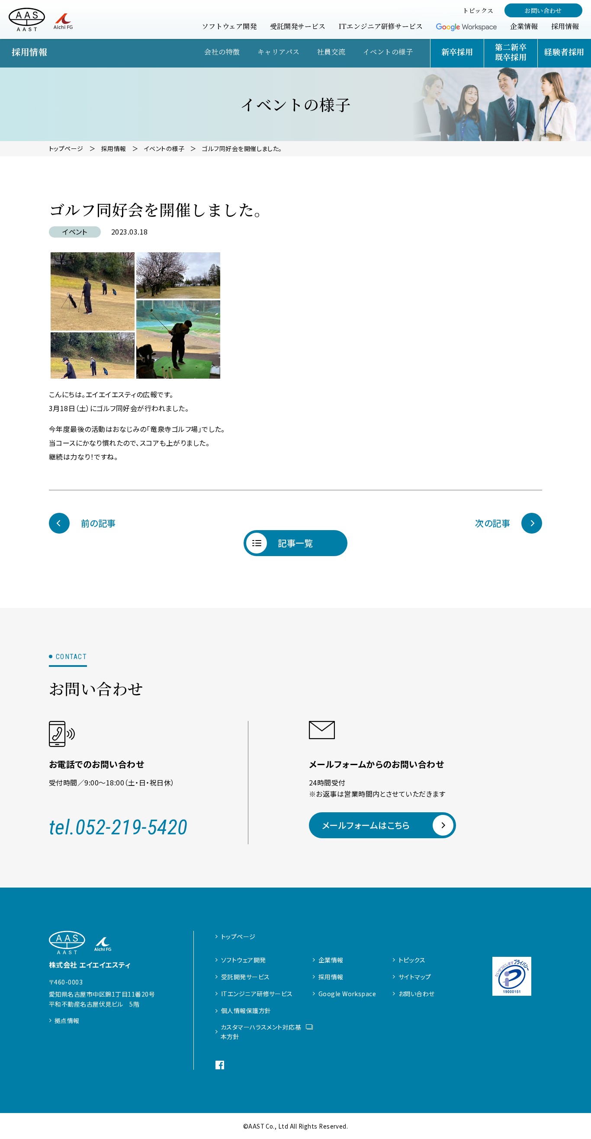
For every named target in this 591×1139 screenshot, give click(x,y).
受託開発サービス (245, 976)
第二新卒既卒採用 (511, 51)
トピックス (411, 960)
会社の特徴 (222, 52)
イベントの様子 (388, 52)
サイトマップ (414, 976)
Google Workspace (347, 993)
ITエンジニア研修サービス (257, 993)
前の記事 (98, 523)
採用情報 (331, 976)
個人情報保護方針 (246, 1010)
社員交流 (331, 52)
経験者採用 (564, 51)
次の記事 (492, 523)
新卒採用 (457, 51)
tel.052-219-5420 (118, 827)
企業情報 (331, 960)
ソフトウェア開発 (243, 960)
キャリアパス (278, 52)
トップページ (238, 936)
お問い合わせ (543, 10)
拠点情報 (67, 1020)
